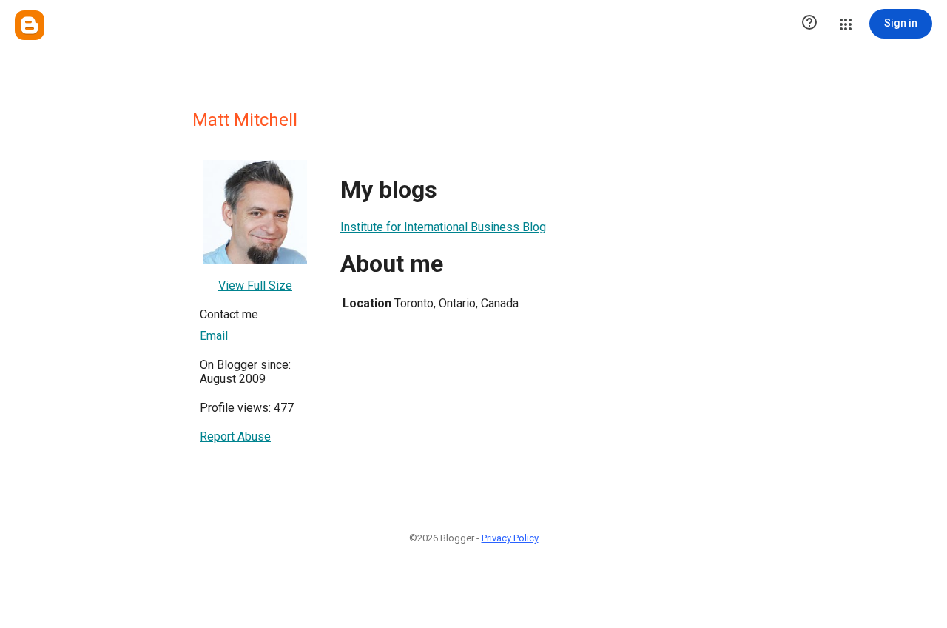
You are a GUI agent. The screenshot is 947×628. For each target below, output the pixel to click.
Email (214, 336)
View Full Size (255, 285)
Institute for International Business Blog (443, 227)
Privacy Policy (510, 538)
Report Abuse (235, 437)
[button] (809, 23)
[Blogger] (29, 25)
